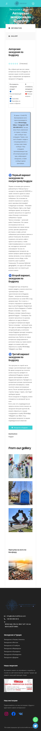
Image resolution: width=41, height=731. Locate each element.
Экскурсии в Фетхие (11, 642)
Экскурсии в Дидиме (11, 657)
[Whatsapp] (35, 719)
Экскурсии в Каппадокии (12, 654)
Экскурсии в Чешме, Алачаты (14, 639)
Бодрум (11, 437)
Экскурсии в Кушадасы (12, 651)
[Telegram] (35, 726)
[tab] (20, 28)
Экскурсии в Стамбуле (12, 645)
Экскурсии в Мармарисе (12, 648)
